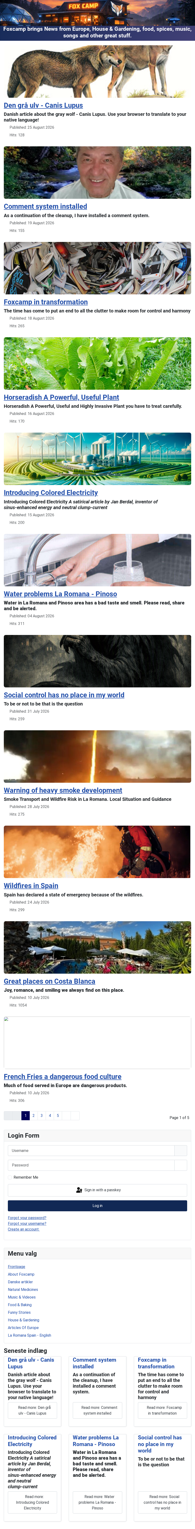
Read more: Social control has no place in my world (162, 1502)
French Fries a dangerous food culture (63, 1077)
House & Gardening (23, 1320)
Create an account (24, 1229)
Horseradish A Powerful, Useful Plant (61, 397)
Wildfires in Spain (31, 886)
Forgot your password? (27, 1218)
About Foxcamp (21, 1274)
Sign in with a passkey (102, 1190)
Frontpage (16, 1266)
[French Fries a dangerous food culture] (97, 1042)
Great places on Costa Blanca (49, 981)
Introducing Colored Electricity (32, 1440)
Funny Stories (19, 1312)
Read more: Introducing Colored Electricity (32, 1502)
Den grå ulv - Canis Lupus (43, 105)
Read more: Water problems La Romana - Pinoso (97, 1502)
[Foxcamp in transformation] (97, 268)
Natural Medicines (23, 1289)
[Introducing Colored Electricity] (97, 458)
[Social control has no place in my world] (97, 661)
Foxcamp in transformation (156, 1363)
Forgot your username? (27, 1223)
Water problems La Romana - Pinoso (96, 1440)
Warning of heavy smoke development (63, 790)
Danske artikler (20, 1282)
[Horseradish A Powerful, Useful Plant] (97, 363)
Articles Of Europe (23, 1327)
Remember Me (26, 1177)
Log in (97, 1205)
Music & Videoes (22, 1297)
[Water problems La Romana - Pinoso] (97, 559)
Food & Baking (20, 1305)
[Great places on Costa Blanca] (97, 947)
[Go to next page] (66, 1115)
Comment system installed (45, 206)
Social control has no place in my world (160, 1444)
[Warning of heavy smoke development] (97, 756)
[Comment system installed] (97, 172)
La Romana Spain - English (29, 1335)
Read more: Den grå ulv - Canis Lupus (34, 1410)
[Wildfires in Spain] (97, 851)
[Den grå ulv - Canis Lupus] (97, 71)
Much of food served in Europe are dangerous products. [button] (65, 1085)
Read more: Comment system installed (98, 1410)
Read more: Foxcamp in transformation (164, 1410)
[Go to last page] (75, 1115)
